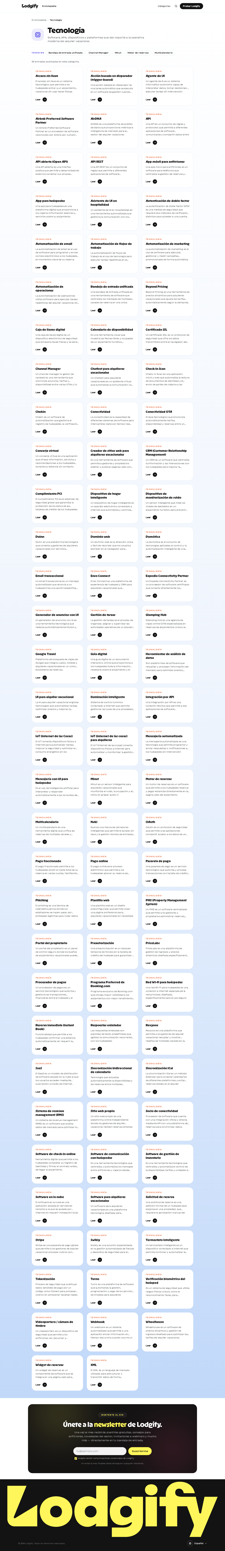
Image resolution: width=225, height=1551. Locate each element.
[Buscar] (176, 6)
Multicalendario (163, 53)
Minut (118, 53)
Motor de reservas (138, 53)
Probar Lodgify (191, 6)
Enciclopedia (39, 20)
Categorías (164, 6)
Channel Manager (99, 53)
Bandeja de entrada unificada (65, 53)
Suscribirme (140, 1451)
